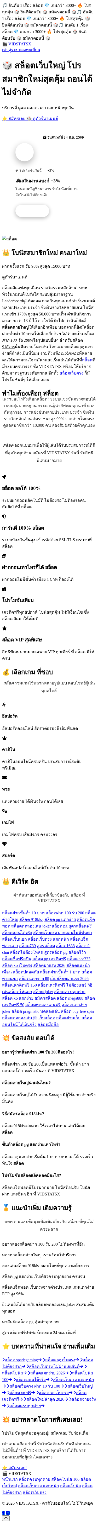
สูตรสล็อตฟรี (80, 926)
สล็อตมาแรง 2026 (49, 965)
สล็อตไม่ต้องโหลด (26, 952)
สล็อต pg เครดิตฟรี (49, 959)
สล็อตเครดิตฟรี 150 (19, 985)
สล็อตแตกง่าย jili (34, 978)
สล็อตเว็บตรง (71, 373)
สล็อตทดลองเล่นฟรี (43, 1005)
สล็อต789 (27, 946)
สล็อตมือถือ (48, 1024)
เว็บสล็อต (46, 1018)
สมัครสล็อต (45, 998)
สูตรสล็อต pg (55, 952)
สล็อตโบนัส (70, 1486)
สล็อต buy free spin (77, 1011)
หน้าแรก (10, 1479)
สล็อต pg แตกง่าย (60, 919)
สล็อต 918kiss (31, 919)
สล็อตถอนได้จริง (17, 932)
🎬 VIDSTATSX (16, 44)
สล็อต (87, 360)
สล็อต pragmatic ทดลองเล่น (35, 1011)
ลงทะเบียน (30, 50)
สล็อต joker (43, 991)
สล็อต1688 (65, 946)
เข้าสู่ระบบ (11, 50)
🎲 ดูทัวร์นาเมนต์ (42, 118)
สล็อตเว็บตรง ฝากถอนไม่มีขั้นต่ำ (62, 932)
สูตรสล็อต (46, 946)
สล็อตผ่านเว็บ (68, 1018)
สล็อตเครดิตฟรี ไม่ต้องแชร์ (62, 985)
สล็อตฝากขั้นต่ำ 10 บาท (23, 913)
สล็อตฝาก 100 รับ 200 (65, 913)
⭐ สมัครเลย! (14, 118)
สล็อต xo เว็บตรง (17, 965)
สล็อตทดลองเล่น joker (31, 926)
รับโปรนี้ (35, 211)
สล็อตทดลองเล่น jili (19, 1018)
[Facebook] (3, 1513)
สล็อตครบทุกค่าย (69, 991)
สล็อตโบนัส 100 (65, 1479)
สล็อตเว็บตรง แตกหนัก (48, 939)
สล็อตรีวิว (77, 952)
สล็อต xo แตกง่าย (17, 998)
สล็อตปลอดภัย (26, 972)
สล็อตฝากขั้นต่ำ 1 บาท (60, 972)
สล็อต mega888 (70, 998)
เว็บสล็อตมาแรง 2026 (69, 978)
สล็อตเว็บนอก (14, 939)
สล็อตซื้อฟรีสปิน (16, 959)
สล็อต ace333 (78, 959)
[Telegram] (8, 1513)
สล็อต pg (59, 926)
